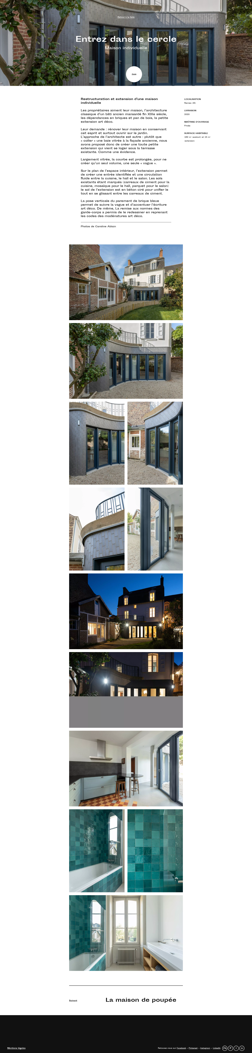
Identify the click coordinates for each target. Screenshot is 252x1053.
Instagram (205, 1048)
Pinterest (193, 1048)
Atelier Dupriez (19, 6)
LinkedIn (216, 1048)
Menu (241, 5)
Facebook (181, 1048)
